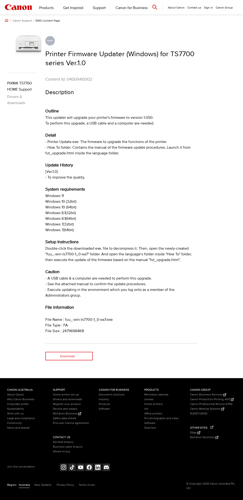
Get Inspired (73, 7)
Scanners (150, 428)
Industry (104, 399)
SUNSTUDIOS (198, 413)
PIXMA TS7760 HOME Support (19, 86)
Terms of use (87, 485)
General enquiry (63, 442)
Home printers (153, 404)
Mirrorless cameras (156, 394)
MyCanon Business (65, 413)
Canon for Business (132, 7)
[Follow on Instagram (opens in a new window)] (63, 467)
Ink (146, 409)
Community (14, 423)
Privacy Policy (65, 485)
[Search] (154, 7)
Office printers (153, 413)
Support (99, 7)
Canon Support (22, 21)
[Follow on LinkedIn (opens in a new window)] (98, 467)
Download (67, 356)
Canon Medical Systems (205, 409)
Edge (193, 432)
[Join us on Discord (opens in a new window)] (106, 467)
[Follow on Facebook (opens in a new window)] (89, 467)
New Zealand (42, 485)
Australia (24, 485)
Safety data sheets (64, 418)
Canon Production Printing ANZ (210, 399)
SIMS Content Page (47, 21)
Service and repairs (65, 409)
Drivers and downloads (67, 399)
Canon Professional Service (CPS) (211, 404)
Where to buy (61, 451)
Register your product (67, 404)
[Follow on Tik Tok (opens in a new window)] (72, 467)
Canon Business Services (206, 394)
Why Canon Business (20, 399)
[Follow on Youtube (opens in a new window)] (80, 467)
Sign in (208, 7)
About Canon (15, 394)
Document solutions (112, 394)
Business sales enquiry (68, 447)
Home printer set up (66, 394)
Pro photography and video (161, 418)
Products (46, 7)
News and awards (18, 428)
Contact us (194, 7)
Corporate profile (18, 404)
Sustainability (15, 409)
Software (104, 409)
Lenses (149, 399)
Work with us (15, 413)
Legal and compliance (21, 418)
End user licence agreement (71, 423)
